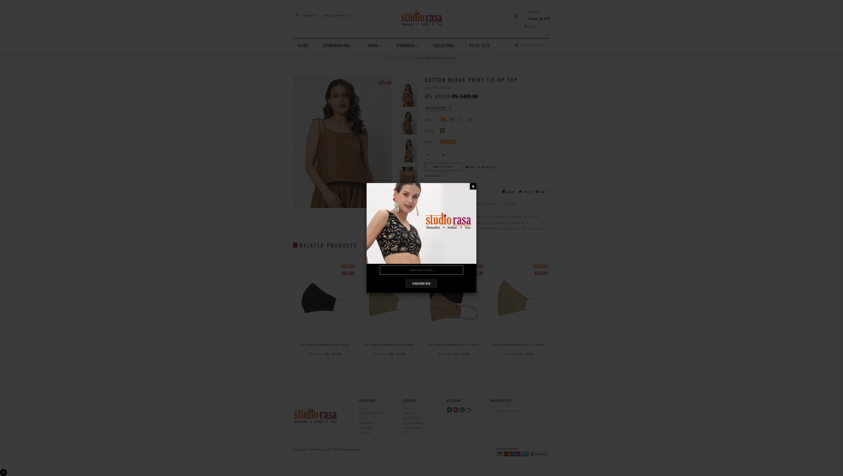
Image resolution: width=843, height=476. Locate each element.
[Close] (473, 186)
